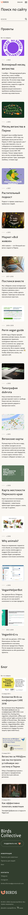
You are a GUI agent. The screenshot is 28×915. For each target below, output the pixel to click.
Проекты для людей (8, 861)
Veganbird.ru (10, 634)
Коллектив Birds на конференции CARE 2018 (12, 700)
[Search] (26, 19)
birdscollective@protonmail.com (12, 883)
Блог (2, 864)
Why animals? (10, 541)
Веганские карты (12, 439)
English (20, 2)
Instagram (4, 880)
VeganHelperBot (12, 590)
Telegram (4, 876)
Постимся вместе (13, 281)
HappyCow (21, 452)
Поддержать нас (10, 843)
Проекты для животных (9, 857)
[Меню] (26, 2)
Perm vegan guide (13, 330)
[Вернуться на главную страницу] (5, 2)
